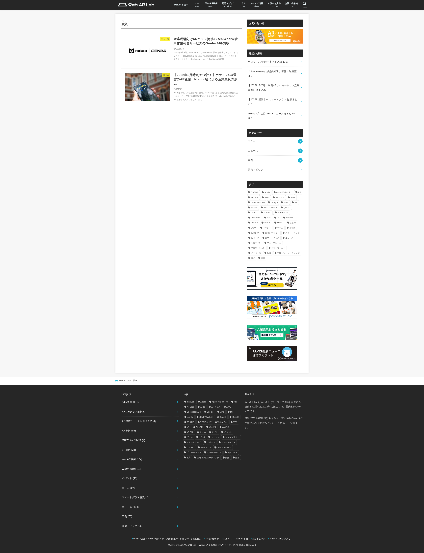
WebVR (254, 223)
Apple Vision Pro (284, 192)
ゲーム (280, 228)
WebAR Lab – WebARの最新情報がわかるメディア (209, 545)
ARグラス (280, 197)
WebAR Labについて (279, 538)
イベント (267, 228)
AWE (293, 197)
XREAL (280, 223)
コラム (242, 4)
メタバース (256, 253)
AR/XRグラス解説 (134, 411)
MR (296, 202)
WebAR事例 (211, 4)
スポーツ (255, 238)
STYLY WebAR (271, 207)
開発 (263, 258)
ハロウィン (256, 243)
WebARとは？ (181, 4)
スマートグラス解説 (135, 497)
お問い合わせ (291, 4)
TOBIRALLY (283, 212)
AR (299, 192)
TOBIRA (267, 212)
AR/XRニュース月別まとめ (139, 421)
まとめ (293, 223)
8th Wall (255, 192)
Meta (286, 202)
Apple (267, 192)
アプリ (254, 228)
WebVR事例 (131, 469)
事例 (250, 160)
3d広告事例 (130, 402)
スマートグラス (272, 238)
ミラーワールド (278, 248)
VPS (269, 218)
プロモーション (258, 248)
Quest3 (254, 212)
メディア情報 (256, 4)
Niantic (254, 207)
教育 (269, 253)
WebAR (289, 218)
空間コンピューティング (288, 253)
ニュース (196, 4)
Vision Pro (256, 218)
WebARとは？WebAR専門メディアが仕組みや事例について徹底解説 (167, 538)
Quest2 (287, 207)
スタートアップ (292, 233)
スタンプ (255, 233)
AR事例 (129, 430)
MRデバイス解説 (133, 440)
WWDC (267, 223)
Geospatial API (258, 202)
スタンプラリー (272, 233)
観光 (253, 258)
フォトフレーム (274, 243)
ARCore (255, 197)
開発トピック (228, 4)
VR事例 (129, 450)
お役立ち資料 (274, 4)
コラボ (292, 228)
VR (278, 218)
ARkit (267, 197)
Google (274, 202)
